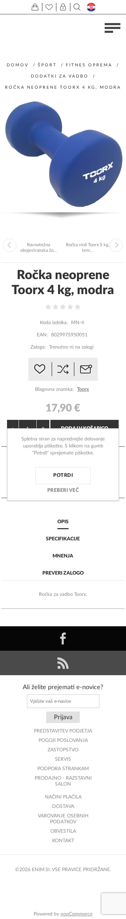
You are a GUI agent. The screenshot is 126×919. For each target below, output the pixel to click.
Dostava (63, 806)
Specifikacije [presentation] (63, 539)
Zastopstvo (63, 749)
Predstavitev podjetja (63, 731)
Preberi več (63, 490)
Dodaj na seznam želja (39, 369)
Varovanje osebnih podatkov (63, 819)
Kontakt (63, 840)
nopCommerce (76, 914)
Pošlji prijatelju (86, 369)
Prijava (63, 717)
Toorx (83, 389)
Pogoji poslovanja (63, 740)
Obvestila (63, 831)
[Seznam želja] (49, 7)
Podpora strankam (63, 768)
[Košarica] (35, 7)
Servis (63, 759)
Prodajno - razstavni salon (63, 781)
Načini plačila (63, 797)
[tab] (63, 522)
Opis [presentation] (63, 521)
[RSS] (63, 663)
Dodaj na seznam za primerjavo (63, 369)
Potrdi (63, 475)
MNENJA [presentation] (62, 556)
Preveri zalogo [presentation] (63, 573)
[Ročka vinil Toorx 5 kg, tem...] (116, 245)
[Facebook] (63, 638)
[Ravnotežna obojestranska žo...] (9, 245)
